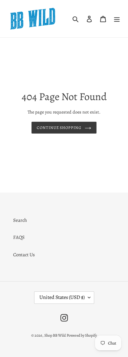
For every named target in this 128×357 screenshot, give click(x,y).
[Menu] (117, 19)
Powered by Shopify (82, 335)
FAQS (19, 237)
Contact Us (24, 254)
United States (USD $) (62, 297)
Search (20, 220)
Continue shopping (59, 127)
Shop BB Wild (55, 335)
